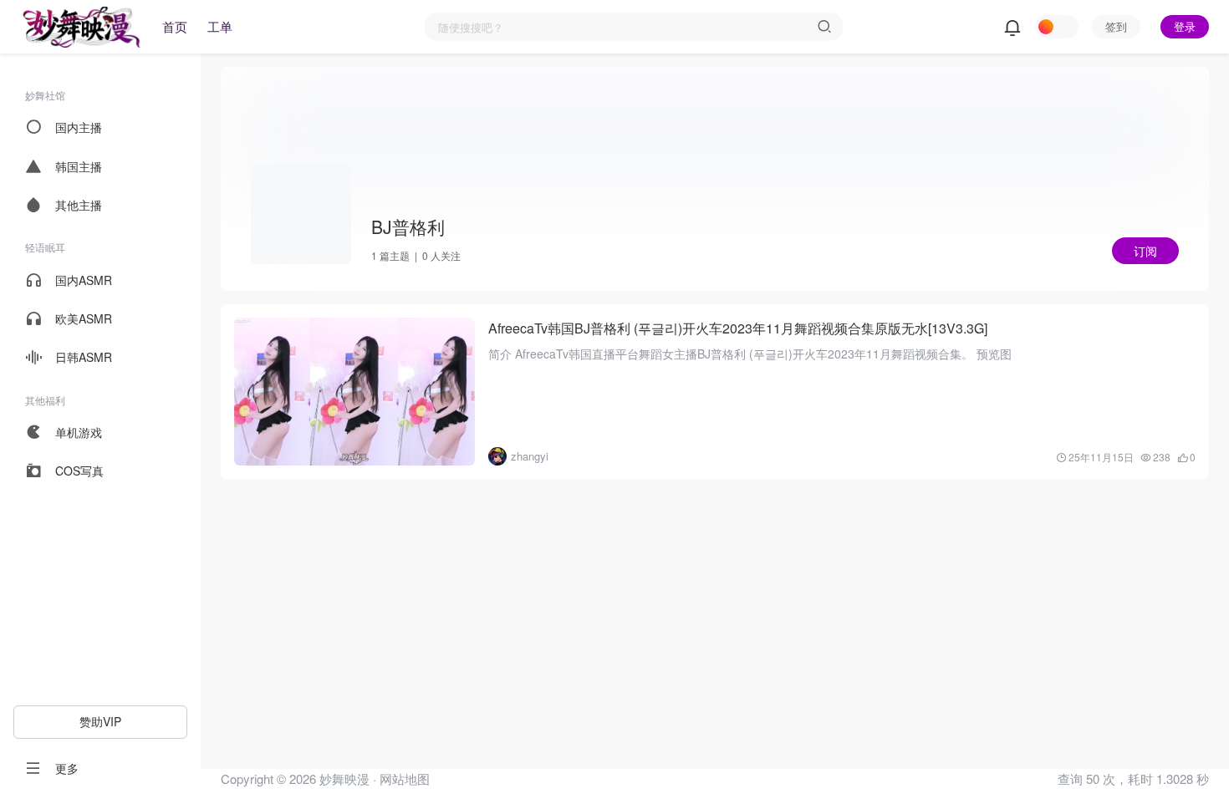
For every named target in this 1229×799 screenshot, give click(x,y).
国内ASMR (83, 280)
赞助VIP (100, 721)
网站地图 (405, 778)
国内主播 (78, 127)
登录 (1185, 26)
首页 (174, 26)
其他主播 (78, 204)
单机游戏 (78, 432)
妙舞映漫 (343, 778)
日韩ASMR (83, 357)
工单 (219, 26)
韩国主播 (78, 166)
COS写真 (79, 470)
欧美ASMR (83, 318)
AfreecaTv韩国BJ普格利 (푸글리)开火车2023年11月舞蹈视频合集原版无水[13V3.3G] (737, 328)
